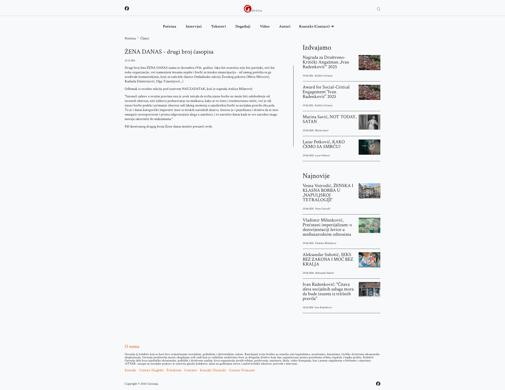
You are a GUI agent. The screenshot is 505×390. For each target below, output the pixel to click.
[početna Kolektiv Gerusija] (253, 9)
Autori (284, 26)
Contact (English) (151, 370)
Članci (144, 38)
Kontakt (130, 370)
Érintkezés (173, 370)
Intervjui (194, 26)
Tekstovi (218, 26)
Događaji (242, 26)
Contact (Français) (242, 370)
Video (264, 26)
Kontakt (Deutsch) (213, 370)
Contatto (190, 370)
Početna (169, 26)
